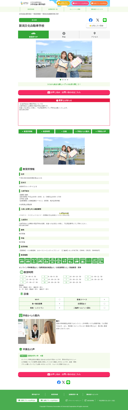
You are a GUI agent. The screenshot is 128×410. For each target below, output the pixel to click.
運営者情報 (90, 400)
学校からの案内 (83, 131)
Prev (39, 57)
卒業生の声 (101, 131)
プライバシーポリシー (74, 400)
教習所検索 (31, 9)
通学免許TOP (36, 394)
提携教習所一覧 (53, 9)
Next (88, 57)
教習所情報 (28, 131)
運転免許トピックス (97, 9)
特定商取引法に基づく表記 (107, 400)
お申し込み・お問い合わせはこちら (66, 92)
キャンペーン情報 (75, 9)
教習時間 (46, 131)
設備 (65, 131)
